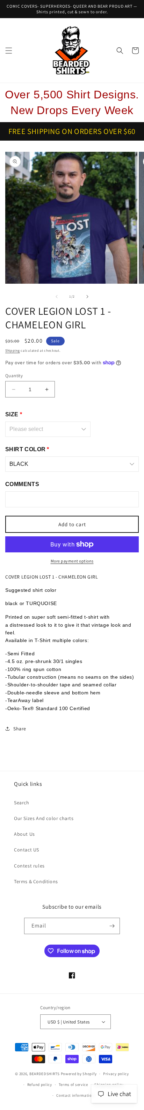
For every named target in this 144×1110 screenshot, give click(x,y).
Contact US (26, 850)
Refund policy (39, 1084)
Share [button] (19, 728)
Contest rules (29, 866)
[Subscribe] (112, 926)
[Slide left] (56, 296)
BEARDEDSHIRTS (44, 1073)
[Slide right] (87, 296)
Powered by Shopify (79, 1073)
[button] (8, 50)
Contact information (75, 1095)
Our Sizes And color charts (44, 818)
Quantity (14, 376)
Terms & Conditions (36, 881)
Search (21, 802)
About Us (24, 834)
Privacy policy (116, 1073)
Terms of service (73, 1084)
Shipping (12, 350)
